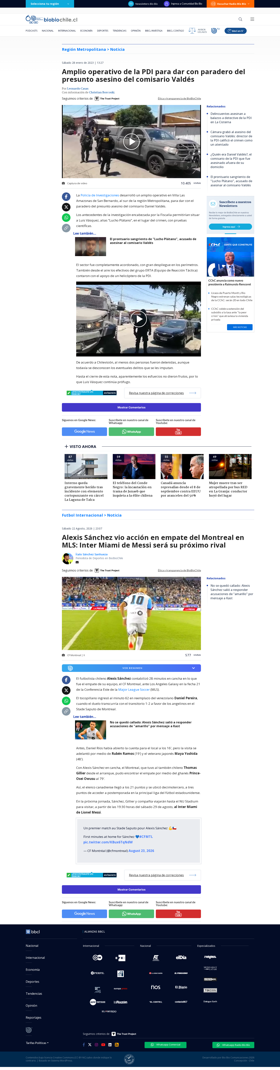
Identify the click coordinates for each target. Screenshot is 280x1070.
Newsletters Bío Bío (146, 4)
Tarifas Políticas (36, 1043)
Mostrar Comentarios (132, 407)
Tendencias (119, 30)
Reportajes (33, 1017)
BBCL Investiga (153, 30)
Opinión (136, 30)
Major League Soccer (134, 689)
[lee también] (91, 246)
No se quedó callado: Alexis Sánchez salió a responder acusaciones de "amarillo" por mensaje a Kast (151, 724)
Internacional (67, 30)
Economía (86, 30)
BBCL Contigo (175, 30)
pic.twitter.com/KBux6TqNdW (108, 842)
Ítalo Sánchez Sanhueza (92, 554)
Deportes (102, 30)
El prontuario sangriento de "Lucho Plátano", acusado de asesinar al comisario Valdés (153, 241)
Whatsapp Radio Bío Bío (236, 1045)
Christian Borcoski (101, 92)
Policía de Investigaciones (100, 195)
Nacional (48, 30)
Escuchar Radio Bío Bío (231, 4)
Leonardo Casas (77, 89)
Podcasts (31, 30)
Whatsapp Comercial (168, 1044)
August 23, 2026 (141, 851)
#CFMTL (146, 836)
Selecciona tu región (45, 4)
